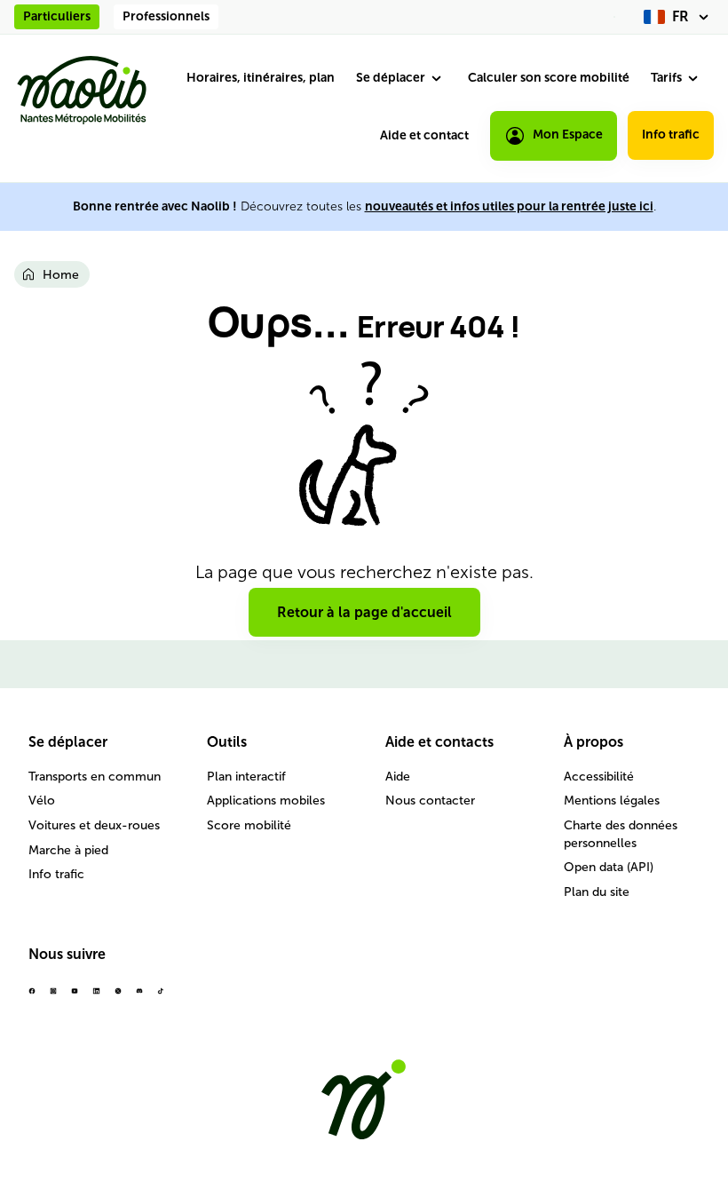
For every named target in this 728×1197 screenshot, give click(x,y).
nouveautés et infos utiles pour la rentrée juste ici (509, 206)
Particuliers (57, 16)
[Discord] (139, 997)
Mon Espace (568, 134)
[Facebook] (32, 997)
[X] (118, 997)
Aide (397, 776)
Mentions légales (612, 800)
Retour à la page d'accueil (364, 612)
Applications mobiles (266, 800)
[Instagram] (53, 997)
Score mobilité (249, 825)
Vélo (41, 800)
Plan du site (596, 892)
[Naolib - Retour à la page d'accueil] (81, 90)
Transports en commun (94, 776)
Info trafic (671, 134)
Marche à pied (68, 850)
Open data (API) (608, 867)
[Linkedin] (95, 997)
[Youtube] (74, 997)
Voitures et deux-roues (94, 825)
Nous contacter (430, 800)
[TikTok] (160, 997)
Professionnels (166, 16)
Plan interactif (246, 776)
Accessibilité (599, 776)
